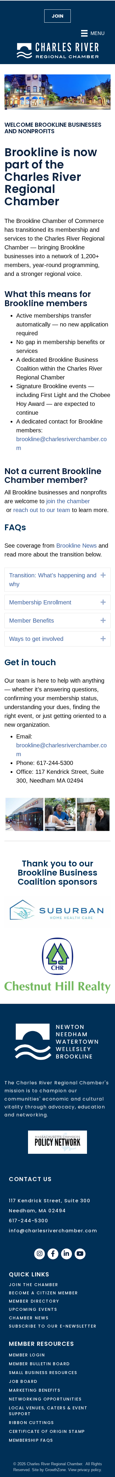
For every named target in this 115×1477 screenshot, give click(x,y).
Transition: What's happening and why (52, 579)
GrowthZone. (56, 1470)
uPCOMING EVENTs (33, 1309)
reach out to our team (41, 510)
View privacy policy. (85, 1470)
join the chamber (68, 501)
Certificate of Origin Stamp (47, 1431)
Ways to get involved (36, 639)
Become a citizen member (43, 1293)
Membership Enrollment (40, 602)
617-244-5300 (28, 1220)
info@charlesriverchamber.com (53, 1230)
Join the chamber (33, 1285)
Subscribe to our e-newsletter (53, 1326)
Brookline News (76, 545)
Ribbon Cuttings (31, 1423)
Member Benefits (31, 620)
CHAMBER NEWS (29, 1318)
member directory (34, 1301)
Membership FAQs (31, 1440)
